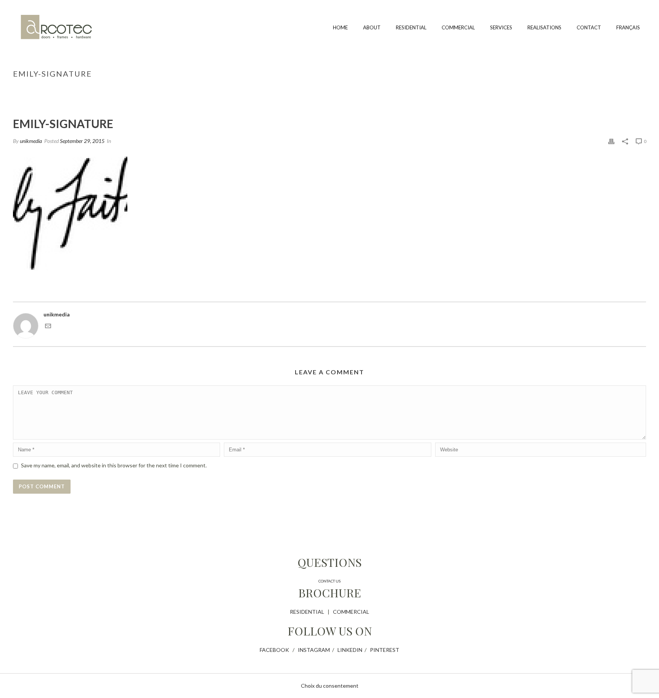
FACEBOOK (274, 650)
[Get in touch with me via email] (48, 327)
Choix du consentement (329, 685)
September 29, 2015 (82, 141)
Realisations (544, 27)
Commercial (458, 27)
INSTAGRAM (314, 650)
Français (628, 27)
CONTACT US (329, 581)
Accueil (586, 89)
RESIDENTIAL (307, 611)
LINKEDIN (350, 650)
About (372, 27)
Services (501, 27)
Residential (411, 27)
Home (340, 27)
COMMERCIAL (351, 611)
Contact (589, 27)
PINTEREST (384, 650)
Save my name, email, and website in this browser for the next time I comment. (114, 465)
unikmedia (31, 141)
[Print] (611, 140)
